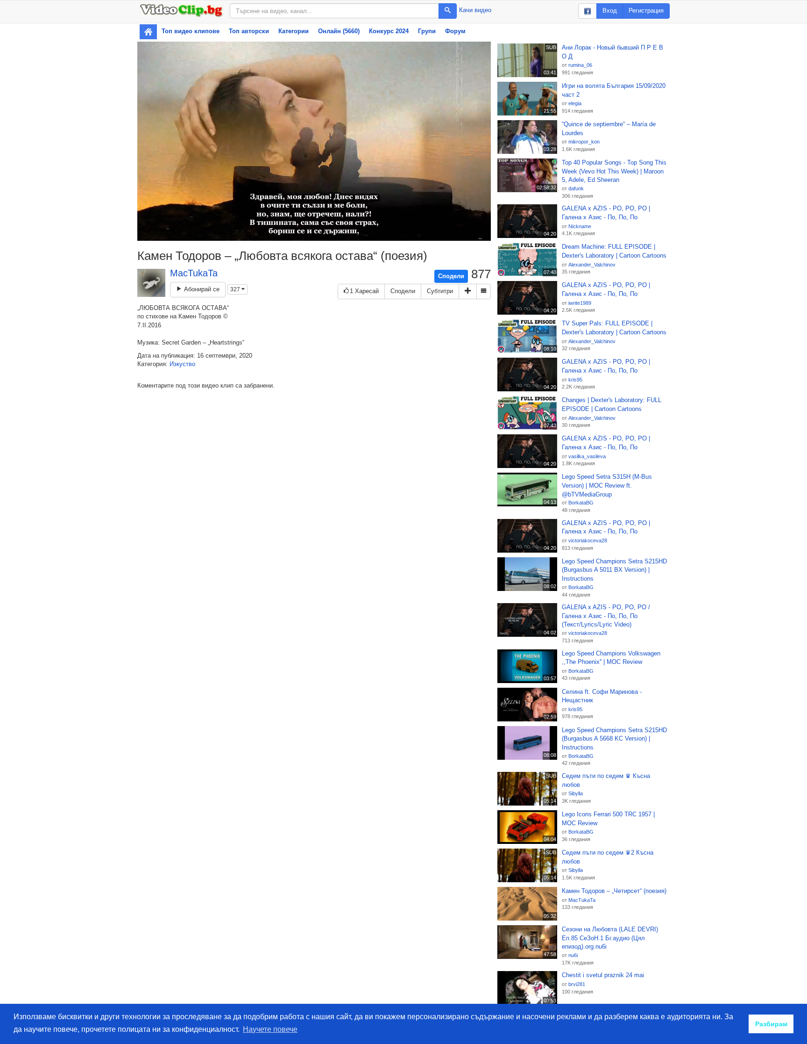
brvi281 (576, 984)
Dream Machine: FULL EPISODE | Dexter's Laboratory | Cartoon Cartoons (614, 251)
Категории (293, 31)
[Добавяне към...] (468, 291)
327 (235, 289)
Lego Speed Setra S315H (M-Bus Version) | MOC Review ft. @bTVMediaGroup (607, 485)
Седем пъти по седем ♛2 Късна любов (607, 857)
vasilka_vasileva (587, 456)
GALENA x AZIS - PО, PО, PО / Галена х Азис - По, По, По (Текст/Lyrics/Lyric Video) (606, 616)
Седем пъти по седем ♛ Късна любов (606, 780)
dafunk (576, 188)
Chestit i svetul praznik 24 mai (603, 975)
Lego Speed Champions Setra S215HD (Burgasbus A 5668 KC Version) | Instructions (614, 739)
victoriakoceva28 (587, 540)
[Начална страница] (148, 31)
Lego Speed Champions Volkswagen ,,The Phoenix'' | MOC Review (611, 658)
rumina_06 (580, 65)
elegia (574, 103)
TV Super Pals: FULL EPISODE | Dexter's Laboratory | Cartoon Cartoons (614, 328)
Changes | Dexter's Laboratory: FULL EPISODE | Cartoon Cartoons (611, 404)
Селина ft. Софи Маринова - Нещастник (602, 696)
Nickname (579, 226)
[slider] (303, 233)
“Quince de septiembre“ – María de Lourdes (609, 129)
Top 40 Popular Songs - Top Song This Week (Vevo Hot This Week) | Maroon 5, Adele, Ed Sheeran (614, 171)
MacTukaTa (194, 273)
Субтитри (440, 291)
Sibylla (575, 793)
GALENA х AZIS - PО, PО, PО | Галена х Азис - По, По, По (606, 213)
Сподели (451, 276)
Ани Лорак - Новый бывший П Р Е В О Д (612, 52)
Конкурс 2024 (389, 31)
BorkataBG (581, 502)
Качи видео (475, 10)
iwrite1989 (579, 303)
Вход (609, 10)
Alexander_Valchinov (592, 264)
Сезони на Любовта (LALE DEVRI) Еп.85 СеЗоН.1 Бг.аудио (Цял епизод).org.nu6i (610, 938)
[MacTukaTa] (151, 283)
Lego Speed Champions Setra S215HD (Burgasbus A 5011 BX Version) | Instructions (614, 570)
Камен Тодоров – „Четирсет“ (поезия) (614, 890)
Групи (427, 31)
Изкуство (182, 363)
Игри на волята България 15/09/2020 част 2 (613, 90)
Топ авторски (249, 31)
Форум (455, 31)
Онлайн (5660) (339, 31)
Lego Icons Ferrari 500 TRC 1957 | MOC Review (608, 819)
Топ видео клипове (190, 31)
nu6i (573, 955)
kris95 (575, 379)
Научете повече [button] (270, 1029)
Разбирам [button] (771, 1024)
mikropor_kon (584, 141)
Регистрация (646, 10)
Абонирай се (200, 289)
